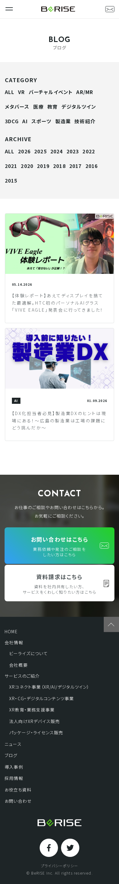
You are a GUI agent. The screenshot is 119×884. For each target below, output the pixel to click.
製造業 (63, 121)
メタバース (17, 106)
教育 (52, 106)
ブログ (11, 755)
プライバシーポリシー (59, 866)
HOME (11, 631)
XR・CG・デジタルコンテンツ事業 (41, 698)
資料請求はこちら (59, 584)
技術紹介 (85, 121)
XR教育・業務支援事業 (32, 710)
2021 (11, 165)
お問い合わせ (18, 801)
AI (24, 121)
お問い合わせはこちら (59, 546)
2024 (56, 151)
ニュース (13, 744)
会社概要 (18, 665)
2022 (88, 151)
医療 (38, 106)
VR (21, 91)
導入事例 (14, 767)
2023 (73, 151)
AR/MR (84, 91)
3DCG (12, 121)
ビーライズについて (28, 653)
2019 (43, 165)
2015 (11, 180)
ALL (10, 91)
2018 (59, 165)
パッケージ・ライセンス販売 (36, 732)
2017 (75, 165)
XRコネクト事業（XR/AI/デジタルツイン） (49, 687)
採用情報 (14, 778)
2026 (24, 151)
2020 (27, 165)
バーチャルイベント (51, 91)
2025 (40, 151)
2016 (91, 165)
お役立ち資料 (18, 790)
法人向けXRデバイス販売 (34, 721)
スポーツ (41, 121)
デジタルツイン (78, 106)
